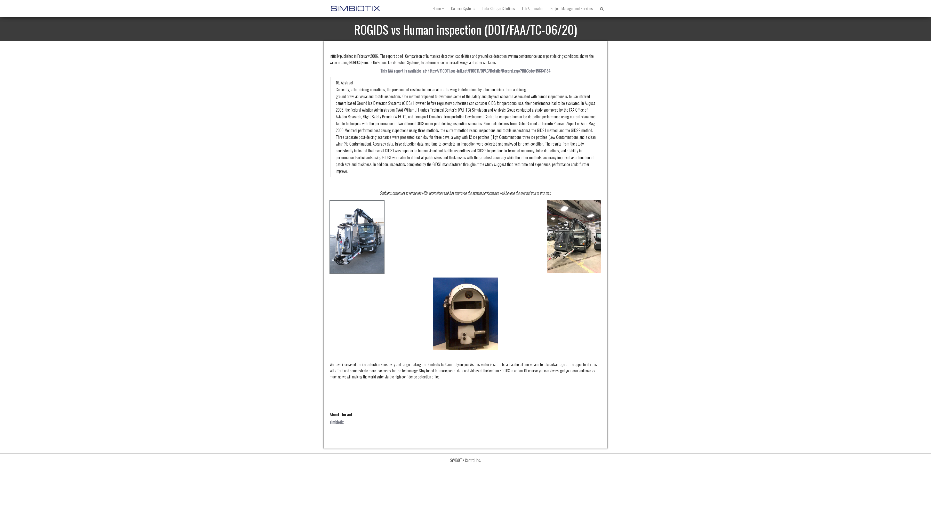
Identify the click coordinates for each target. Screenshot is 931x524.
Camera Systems (463, 8)
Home (437, 8)
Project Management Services (572, 8)
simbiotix (337, 422)
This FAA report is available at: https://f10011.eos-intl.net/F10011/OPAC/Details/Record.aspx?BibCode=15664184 (465, 71)
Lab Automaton (532, 8)
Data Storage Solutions (498, 8)
